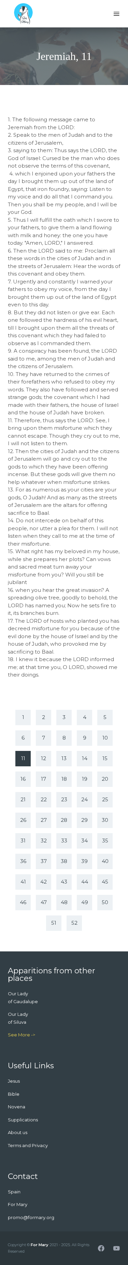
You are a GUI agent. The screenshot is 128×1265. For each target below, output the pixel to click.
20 (105, 779)
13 (64, 758)
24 (84, 799)
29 (84, 820)
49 (84, 902)
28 (64, 820)
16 (23, 779)
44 (84, 881)
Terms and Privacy (28, 1145)
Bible (13, 1094)
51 (53, 923)
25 (105, 799)
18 (64, 779)
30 (105, 820)
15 (105, 758)
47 (44, 902)
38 (64, 861)
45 (105, 881)
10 (105, 737)
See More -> (21, 1034)
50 (105, 902)
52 (74, 923)
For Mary (39, 1244)
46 (23, 902)
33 (64, 840)
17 (43, 779)
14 (84, 758)
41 (23, 881)
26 (23, 820)
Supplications (23, 1119)
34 (84, 840)
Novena (16, 1106)
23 (64, 799)
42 (43, 881)
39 (84, 861)
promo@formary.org (31, 1217)
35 (105, 840)
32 (44, 840)
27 (44, 820)
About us (17, 1132)
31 (23, 840)
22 (44, 799)
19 (84, 779)
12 (43, 758)
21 (23, 799)
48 (64, 902)
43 (64, 881)
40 (105, 861)
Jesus (14, 1081)
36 (23, 861)
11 (23, 758)
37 (44, 861)
